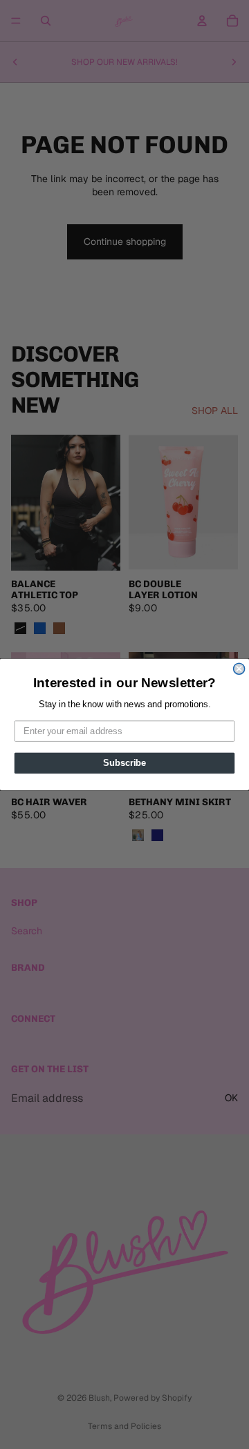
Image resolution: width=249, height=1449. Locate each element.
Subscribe (124, 763)
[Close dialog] (239, 668)
